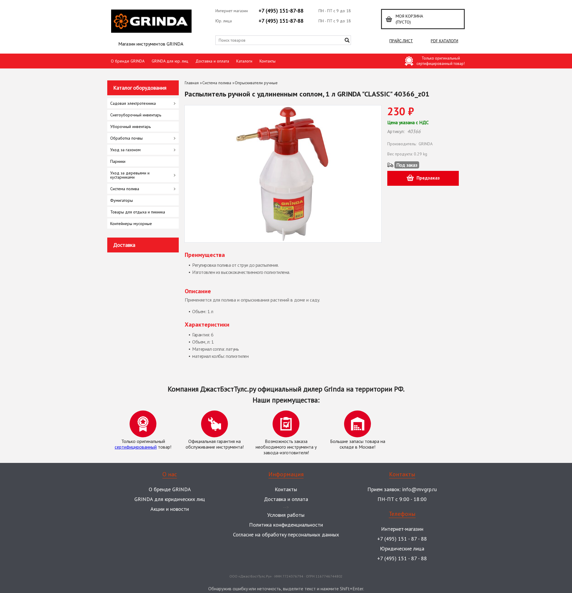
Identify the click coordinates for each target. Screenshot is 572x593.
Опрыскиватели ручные (256, 82)
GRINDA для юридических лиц (169, 499)
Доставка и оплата (212, 61)
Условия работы (285, 514)
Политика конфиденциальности (286, 524)
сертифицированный (136, 447)
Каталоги (244, 61)
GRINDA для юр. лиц (170, 61)
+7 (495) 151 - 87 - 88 (402, 538)
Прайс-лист (401, 40)
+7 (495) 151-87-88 (281, 10)
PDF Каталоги (444, 40)
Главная (192, 82)
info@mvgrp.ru (419, 489)
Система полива (216, 82)
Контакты (267, 61)
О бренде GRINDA (127, 61)
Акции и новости (169, 508)
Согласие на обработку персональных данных (286, 534)
